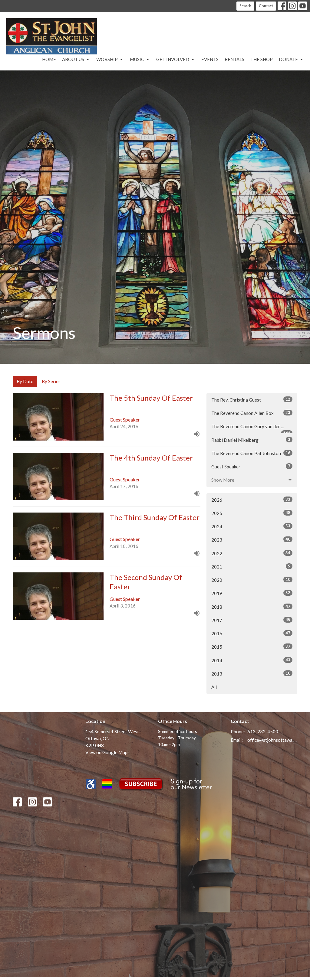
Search (245, 5)
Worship (107, 59)
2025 (250, 513)
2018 (250, 607)
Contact (266, 5)
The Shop (261, 59)
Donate (288, 59)
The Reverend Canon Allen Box (250, 413)
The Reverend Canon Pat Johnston (250, 453)
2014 (250, 660)
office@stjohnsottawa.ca (272, 740)
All (214, 687)
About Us (73, 59)
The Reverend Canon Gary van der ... (250, 428)
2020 (250, 580)
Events (210, 59)
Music (137, 59)
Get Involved (172, 59)
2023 (250, 539)
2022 (250, 553)
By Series (51, 381)
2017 (250, 620)
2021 (250, 566)
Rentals (234, 59)
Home (49, 59)
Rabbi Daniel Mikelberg (250, 440)
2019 (250, 593)
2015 (250, 647)
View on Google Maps (107, 752)
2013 (250, 673)
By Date (25, 381)
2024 (250, 526)
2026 (250, 500)
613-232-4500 (262, 731)
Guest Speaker (250, 466)
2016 (250, 633)
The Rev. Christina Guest (250, 399)
